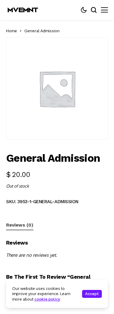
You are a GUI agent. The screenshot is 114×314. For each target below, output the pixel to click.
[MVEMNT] (23, 10)
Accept (92, 293)
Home (11, 30)
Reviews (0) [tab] (19, 225)
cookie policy (47, 299)
